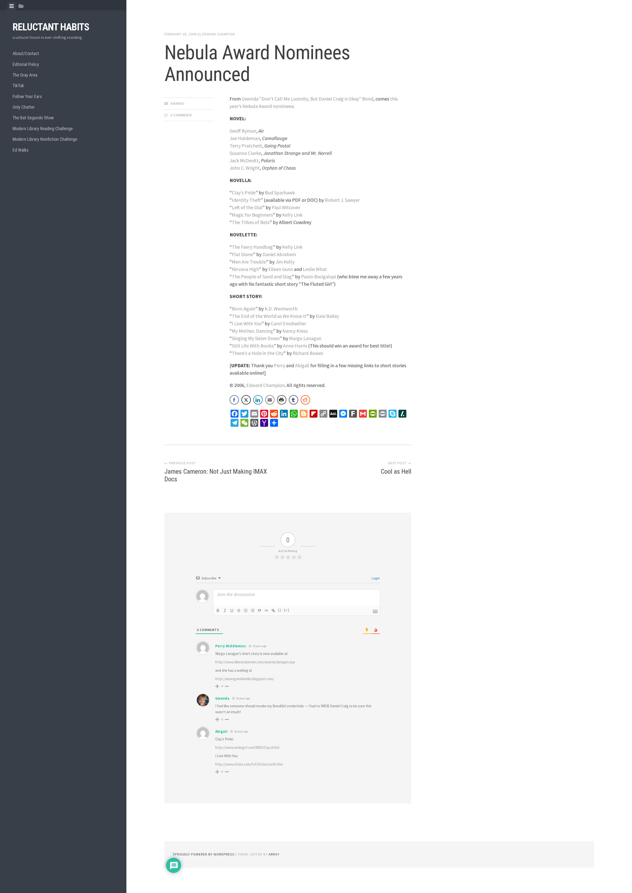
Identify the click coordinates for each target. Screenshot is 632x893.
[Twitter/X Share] (246, 400)
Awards (178, 103)
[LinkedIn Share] (258, 400)
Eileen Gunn (280, 269)
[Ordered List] (245, 610)
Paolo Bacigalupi (318, 276)
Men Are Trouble (249, 262)
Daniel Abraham (279, 254)
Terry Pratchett (246, 145)
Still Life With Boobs (253, 346)
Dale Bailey (327, 316)
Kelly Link (292, 215)
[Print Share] (281, 400)
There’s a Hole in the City (257, 353)
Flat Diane (242, 254)
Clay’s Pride (244, 192)
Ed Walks (21, 150)
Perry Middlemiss (230, 646)
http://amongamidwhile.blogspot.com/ (244, 678)
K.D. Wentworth (281, 308)
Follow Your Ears (27, 96)
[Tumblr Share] (293, 400)
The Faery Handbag (252, 247)
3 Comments (181, 115)
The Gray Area (25, 75)
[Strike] (238, 610)
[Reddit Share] (305, 400)
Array (274, 854)
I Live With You (246, 323)
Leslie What (315, 269)
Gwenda (222, 698)
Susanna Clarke (245, 153)
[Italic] (224, 610)
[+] (286, 610)
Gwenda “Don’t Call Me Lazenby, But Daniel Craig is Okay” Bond (307, 99)
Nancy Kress (295, 331)
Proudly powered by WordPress (205, 854)
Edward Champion (218, 34)
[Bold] (218, 610)
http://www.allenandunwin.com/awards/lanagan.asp (255, 662)
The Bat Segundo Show (33, 117)
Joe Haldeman (245, 138)
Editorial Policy (26, 64)
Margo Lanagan (305, 338)
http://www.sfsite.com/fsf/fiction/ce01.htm (249, 764)
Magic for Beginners (252, 215)
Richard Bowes (308, 353)
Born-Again (243, 308)
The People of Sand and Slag (262, 276)
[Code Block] (266, 610)
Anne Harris (295, 346)
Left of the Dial (247, 207)
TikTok (18, 85)
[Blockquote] (259, 610)
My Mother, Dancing (252, 331)
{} (279, 610)
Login (375, 578)
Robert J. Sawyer (342, 200)
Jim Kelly (285, 262)
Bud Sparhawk (280, 192)
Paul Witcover (286, 207)
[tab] (11, 6)
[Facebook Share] (234, 400)
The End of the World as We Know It (269, 316)
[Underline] (231, 610)
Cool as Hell (396, 471)
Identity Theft (246, 200)
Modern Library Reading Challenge (43, 128)
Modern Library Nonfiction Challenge (45, 139)
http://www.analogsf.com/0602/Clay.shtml (247, 747)
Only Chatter (24, 107)
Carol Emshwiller (288, 323)
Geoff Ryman (243, 131)
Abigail (302, 365)
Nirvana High (245, 269)
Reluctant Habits (51, 27)
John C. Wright (245, 168)
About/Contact (26, 53)
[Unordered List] (252, 610)
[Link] (273, 610)
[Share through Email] (270, 400)
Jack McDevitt (244, 160)
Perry (279, 365)
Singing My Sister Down (256, 338)
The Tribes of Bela (251, 222)
